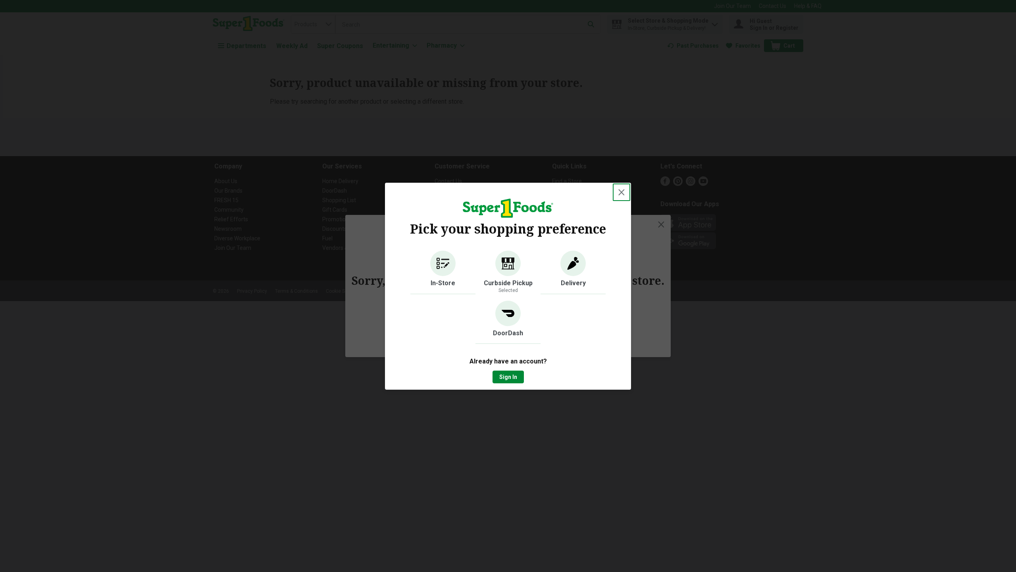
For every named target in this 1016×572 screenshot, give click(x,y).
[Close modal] (621, 192)
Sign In (508, 377)
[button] (442, 272)
